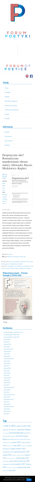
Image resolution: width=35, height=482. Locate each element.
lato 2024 (6, 342)
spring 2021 (7, 455)
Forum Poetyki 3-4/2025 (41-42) (13, 332)
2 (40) (18, 426)
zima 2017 (7, 402)
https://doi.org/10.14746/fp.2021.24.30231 (4, 199)
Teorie (6, 88)
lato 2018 (6, 392)
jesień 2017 (7, 397)
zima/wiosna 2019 (9, 387)
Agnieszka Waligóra (24, 429)
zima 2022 (7, 361)
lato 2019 (6, 385)
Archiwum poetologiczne (12, 110)
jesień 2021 (7, 363)
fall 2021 (13, 436)
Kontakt (7, 132)
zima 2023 (7, 354)
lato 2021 (6, 366)
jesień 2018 (7, 390)
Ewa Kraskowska (17, 432)
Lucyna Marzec (24, 445)
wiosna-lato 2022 (9, 358)
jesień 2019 (7, 382)
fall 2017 (8, 436)
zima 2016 (7, 409)
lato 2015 (6, 414)
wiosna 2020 (7, 378)
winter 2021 (13, 461)
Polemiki (7, 118)
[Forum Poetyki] (17, 12)
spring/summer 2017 (22, 451)
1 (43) (12, 425)
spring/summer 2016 (8, 452)
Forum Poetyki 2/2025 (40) (11, 335)
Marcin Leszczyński (4, 176)
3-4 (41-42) (25, 425)
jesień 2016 (7, 404)
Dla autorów (8, 136)
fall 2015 (26, 433)
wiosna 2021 (22, 256)
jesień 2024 (7, 339)
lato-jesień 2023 (8, 349)
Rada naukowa (9, 141)
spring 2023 (14, 455)
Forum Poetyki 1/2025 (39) (11, 337)
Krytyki (7, 114)
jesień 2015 (7, 411)
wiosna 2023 (7, 351)
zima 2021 (7, 370)
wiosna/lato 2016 (9, 406)
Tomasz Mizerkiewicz (11, 458)
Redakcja (7, 145)
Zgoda (29, 479)
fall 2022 (19, 436)
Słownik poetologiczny (11, 101)
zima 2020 (7, 380)
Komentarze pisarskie (11, 105)
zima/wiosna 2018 (9, 394)
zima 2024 (7, 347)
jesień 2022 (7, 356)
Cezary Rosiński (6, 433)
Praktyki (7, 97)
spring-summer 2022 (18, 448)
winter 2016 (6, 461)
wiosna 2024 (7, 344)
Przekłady (7, 92)
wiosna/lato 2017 (9, 399)
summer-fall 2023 (20, 455)
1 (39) (5, 425)
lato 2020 (6, 375)
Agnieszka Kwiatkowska (10, 430)
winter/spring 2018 (22, 458)
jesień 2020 (7, 373)
